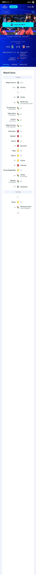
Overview (6, 64)
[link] (13, 6)
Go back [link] (6, 12)
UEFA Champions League (5, 6)
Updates (14, 64)
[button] (30, 6)
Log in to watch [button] (19, 24)
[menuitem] (17, 6)
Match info (23, 64)
